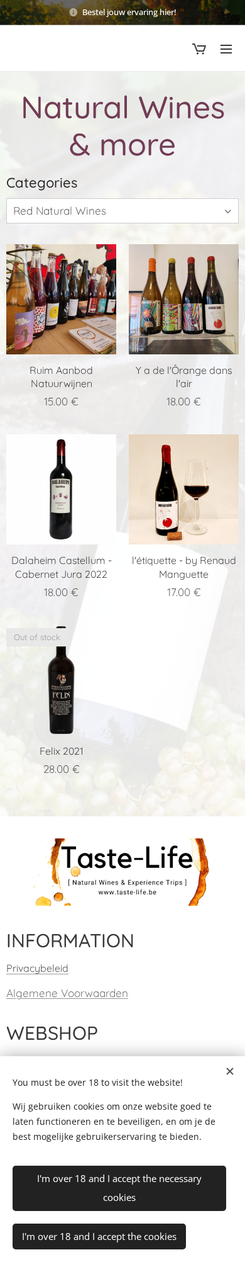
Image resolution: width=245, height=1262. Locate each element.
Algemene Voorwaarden (67, 993)
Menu (226, 48)
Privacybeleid (37, 968)
